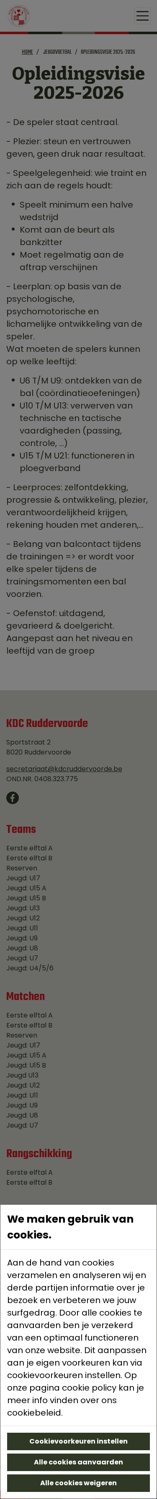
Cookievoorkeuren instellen (78, 1441)
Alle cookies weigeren (78, 1483)
